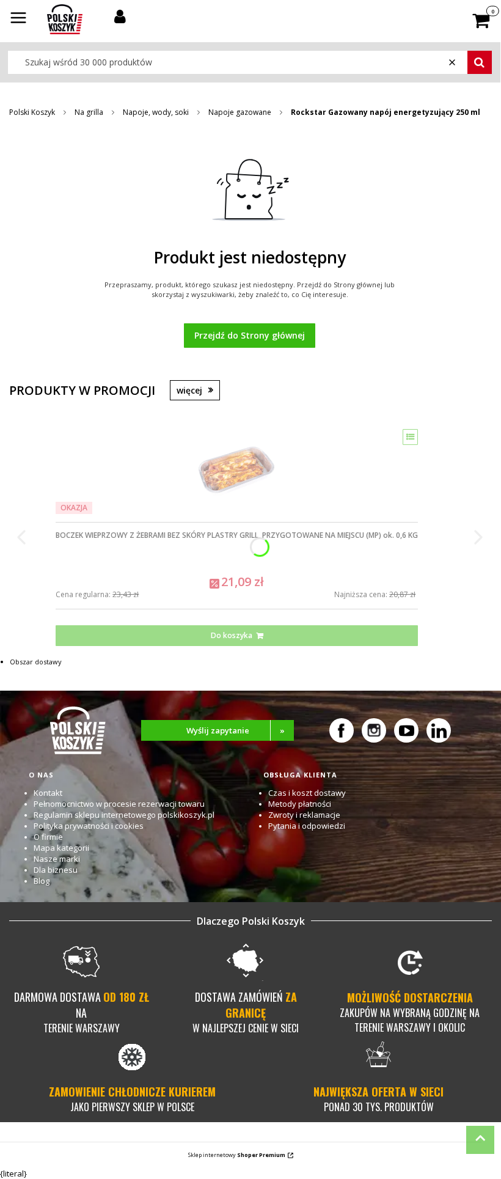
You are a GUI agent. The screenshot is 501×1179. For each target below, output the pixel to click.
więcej (189, 390)
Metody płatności (299, 803)
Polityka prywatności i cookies (89, 825)
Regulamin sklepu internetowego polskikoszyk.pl (124, 814)
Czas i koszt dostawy (307, 792)
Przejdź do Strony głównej (249, 335)
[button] (18, 19)
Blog (41, 880)
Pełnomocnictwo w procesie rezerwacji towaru (119, 803)
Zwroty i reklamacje (304, 814)
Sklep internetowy (236, 1155)
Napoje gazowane (239, 112)
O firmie (48, 836)
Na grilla (89, 112)
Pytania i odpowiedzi (306, 825)
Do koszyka (231, 635)
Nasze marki (57, 858)
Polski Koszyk (32, 112)
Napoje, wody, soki (156, 112)
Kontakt (48, 792)
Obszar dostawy (36, 661)
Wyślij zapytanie (235, 730)
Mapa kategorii (61, 847)
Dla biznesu (56, 869)
